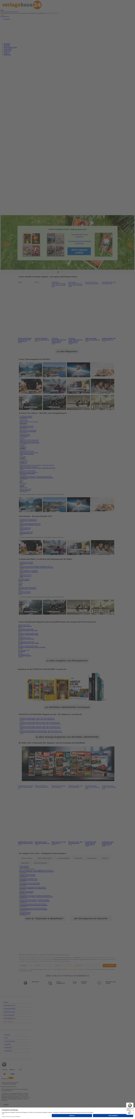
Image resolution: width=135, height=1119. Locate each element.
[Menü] (132, 1104)
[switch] (129, 1113)
